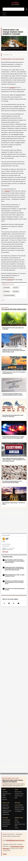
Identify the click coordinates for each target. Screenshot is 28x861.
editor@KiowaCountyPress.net (15, 840)
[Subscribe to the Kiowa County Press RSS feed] (13, 603)
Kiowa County (18, 791)
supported (10, 279)
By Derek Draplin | (7, 59)
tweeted (7, 191)
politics (15, 287)
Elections (4, 799)
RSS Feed (17, 822)
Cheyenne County (19, 793)
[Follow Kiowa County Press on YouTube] (18, 603)
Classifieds (5, 826)
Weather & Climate (19, 807)
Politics (4, 797)
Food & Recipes (6, 820)
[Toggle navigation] (4, 14)
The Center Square (18, 59)
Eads (16, 798)
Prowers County (19, 796)
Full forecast (5, 551)
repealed (11, 87)
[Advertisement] (14, 665)
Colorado (6, 291)
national (15, 291)
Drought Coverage (19, 809)
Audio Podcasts (6, 824)
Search (16, 820)
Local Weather (18, 811)
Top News (4, 791)
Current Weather (19, 805)
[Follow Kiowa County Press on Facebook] (9, 603)
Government (5, 805)
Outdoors (6, 287)
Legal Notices (5, 814)
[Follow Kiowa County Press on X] (4, 603)
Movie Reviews (6, 822)
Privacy (16, 827)
